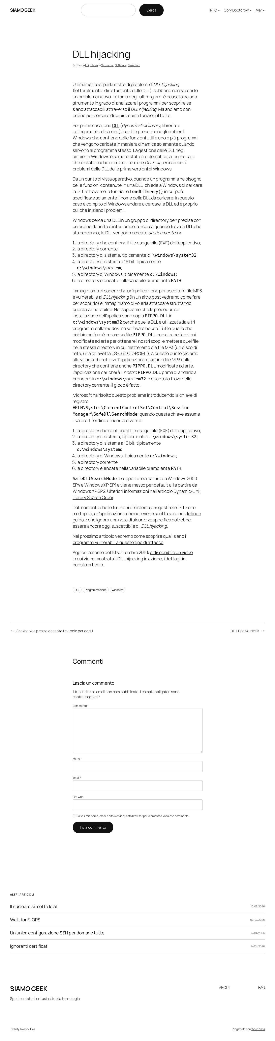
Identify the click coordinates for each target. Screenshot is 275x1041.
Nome (77, 758)
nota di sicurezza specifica (144, 520)
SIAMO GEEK (22, 10)
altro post (151, 297)
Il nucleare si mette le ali (34, 906)
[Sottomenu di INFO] (219, 10)
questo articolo (88, 565)
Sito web (78, 797)
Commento (81, 706)
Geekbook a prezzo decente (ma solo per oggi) (54, 630)
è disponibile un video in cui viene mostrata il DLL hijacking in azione (133, 555)
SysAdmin (134, 65)
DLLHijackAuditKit (245, 630)
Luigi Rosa (91, 65)
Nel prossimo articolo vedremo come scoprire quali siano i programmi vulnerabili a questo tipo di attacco (129, 539)
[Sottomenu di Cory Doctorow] (251, 10)
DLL (115, 125)
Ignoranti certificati (29, 946)
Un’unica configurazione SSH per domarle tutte (57, 932)
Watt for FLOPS (25, 919)
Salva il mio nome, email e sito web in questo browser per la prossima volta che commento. (133, 816)
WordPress (258, 1029)
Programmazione (95, 590)
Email (77, 777)
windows (117, 590)
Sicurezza (107, 65)
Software (120, 65)
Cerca (151, 10)
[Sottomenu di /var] (264, 10)
